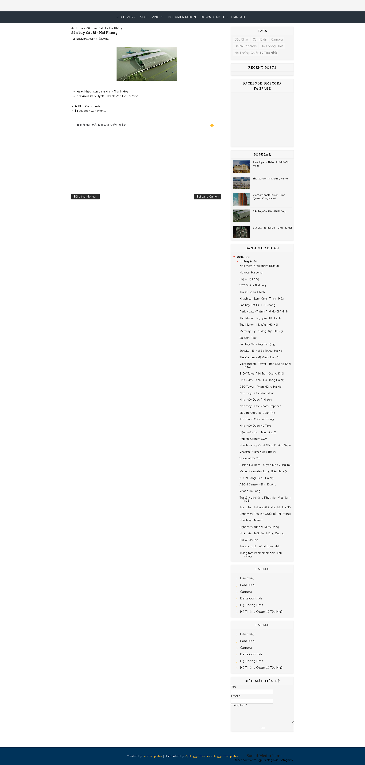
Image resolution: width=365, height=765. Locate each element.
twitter (252, 760)
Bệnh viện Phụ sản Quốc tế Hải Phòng (265, 514)
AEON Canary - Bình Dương (258, 484)
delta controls (245, 46)
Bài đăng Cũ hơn (208, 196)
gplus (262, 760)
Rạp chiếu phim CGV (253, 439)
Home (79, 28)
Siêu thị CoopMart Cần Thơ (257, 412)
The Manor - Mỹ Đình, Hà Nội (259, 324)
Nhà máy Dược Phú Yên (256, 399)
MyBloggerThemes (197, 756)
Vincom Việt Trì (249, 458)
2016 (240, 257)
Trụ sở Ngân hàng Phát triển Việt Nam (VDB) (265, 499)
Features (125, 17)
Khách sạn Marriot (251, 520)
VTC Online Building (253, 285)
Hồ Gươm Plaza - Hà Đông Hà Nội (262, 380)
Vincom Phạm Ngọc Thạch (258, 451)
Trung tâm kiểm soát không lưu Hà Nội (265, 507)
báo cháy (241, 39)
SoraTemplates (152, 756)
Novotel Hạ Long (251, 272)
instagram (286, 760)
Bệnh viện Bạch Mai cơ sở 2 (258, 432)
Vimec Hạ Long (250, 491)
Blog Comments (88, 106)
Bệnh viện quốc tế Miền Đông (259, 527)
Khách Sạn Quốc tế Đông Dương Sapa (265, 445)
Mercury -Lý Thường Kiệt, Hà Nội (261, 331)
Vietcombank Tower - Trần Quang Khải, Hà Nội (265, 365)
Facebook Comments (91, 110)
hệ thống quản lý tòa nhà (255, 53)
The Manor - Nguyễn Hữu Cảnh (260, 318)
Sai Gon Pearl (248, 337)
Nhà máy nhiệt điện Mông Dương (262, 533)
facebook (241, 760)
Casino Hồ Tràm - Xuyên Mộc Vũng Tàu (265, 465)
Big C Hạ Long (249, 279)
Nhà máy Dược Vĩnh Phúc (257, 393)
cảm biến (260, 39)
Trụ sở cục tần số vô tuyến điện (260, 546)
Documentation (182, 17)
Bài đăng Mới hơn (85, 196)
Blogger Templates (225, 756)
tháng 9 (246, 261)
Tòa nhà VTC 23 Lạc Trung (257, 419)
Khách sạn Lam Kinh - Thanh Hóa (262, 298)
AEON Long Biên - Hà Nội (257, 478)
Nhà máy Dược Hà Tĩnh (255, 425)
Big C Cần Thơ (249, 540)
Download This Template (223, 17)
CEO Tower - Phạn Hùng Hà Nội (261, 386)
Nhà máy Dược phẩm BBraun (259, 266)
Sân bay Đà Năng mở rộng (257, 344)
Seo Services (151, 17)
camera (277, 39)
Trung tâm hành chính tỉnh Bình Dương (261, 554)
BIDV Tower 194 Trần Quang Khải (262, 373)
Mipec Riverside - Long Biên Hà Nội (263, 471)
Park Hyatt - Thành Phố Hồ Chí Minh (264, 311)
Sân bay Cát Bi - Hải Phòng (105, 28)
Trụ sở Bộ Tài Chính (252, 292)
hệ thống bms (271, 46)
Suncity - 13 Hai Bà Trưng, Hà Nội (272, 227)
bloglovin (273, 760)
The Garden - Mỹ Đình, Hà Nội (270, 178)
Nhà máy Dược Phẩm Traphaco (260, 406)
